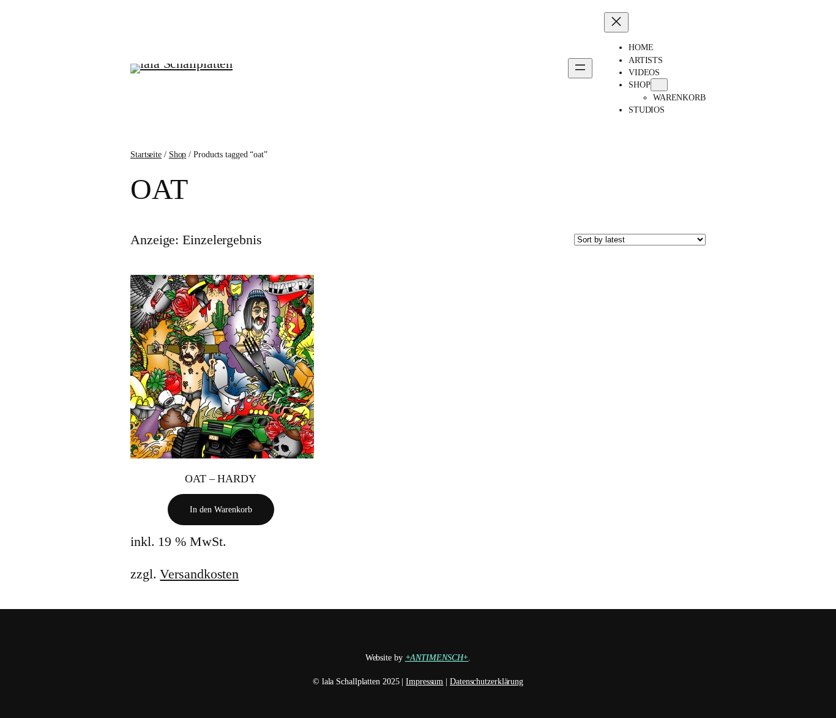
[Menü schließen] (616, 22)
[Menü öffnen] (580, 68)
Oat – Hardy (220, 479)
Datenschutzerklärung (486, 681)
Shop (178, 154)
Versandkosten (199, 574)
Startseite (146, 154)
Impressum (424, 681)
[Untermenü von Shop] (659, 84)
